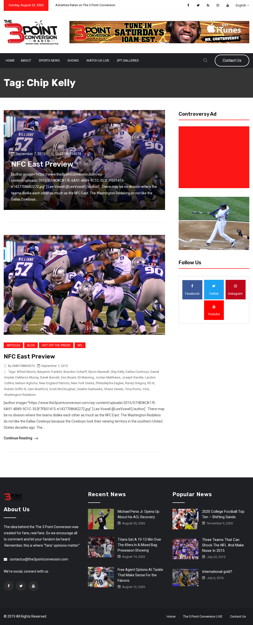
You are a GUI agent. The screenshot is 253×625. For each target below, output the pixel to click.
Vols (146, 389)
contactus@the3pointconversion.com (39, 559)
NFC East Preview (29, 356)
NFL (80, 345)
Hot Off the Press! (56, 345)
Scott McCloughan (62, 389)
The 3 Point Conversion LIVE (202, 616)
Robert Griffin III (15, 389)
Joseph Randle (132, 377)
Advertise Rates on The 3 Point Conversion (85, 5)
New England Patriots (54, 383)
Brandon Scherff (75, 372)
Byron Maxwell (98, 372)
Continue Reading (18, 438)
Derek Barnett (49, 377)
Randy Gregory (135, 383)
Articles (13, 345)
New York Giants (82, 383)
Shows (73, 60)
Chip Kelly (117, 372)
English (241, 5)
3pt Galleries (128, 60)
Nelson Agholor (26, 383)
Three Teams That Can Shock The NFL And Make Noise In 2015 (223, 545)
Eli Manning (86, 377)
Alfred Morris (26, 372)
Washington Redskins (20, 395)
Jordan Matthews (107, 377)
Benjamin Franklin (49, 372)
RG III (150, 383)
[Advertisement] (215, 157)
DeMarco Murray (27, 377)
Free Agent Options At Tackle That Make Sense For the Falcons (140, 575)
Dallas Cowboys (137, 372)
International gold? (217, 571)
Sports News (49, 60)
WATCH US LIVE (97, 60)
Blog (31, 345)
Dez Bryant (68, 377)
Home (10, 60)
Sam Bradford (38, 389)
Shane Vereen (114, 389)
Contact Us (232, 60)
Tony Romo (133, 389)
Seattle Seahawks (90, 389)
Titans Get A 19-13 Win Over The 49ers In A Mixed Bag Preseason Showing (139, 544)
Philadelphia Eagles (110, 383)
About (26, 60)
